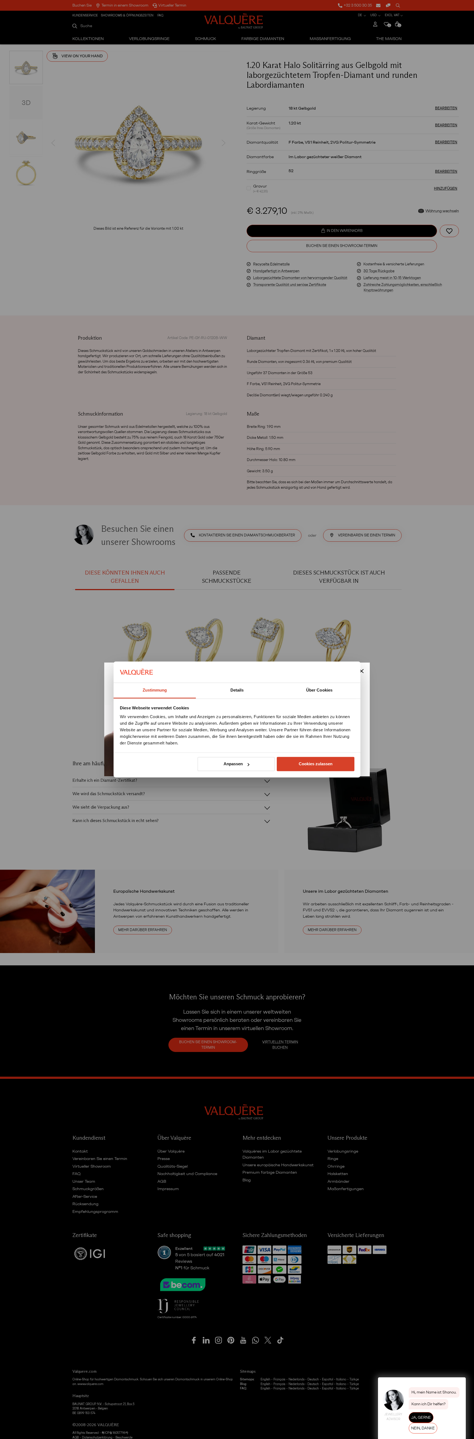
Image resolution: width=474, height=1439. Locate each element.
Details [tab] (237, 690)
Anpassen (233, 764)
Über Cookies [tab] (319, 690)
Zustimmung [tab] (155, 690)
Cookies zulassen (315, 764)
